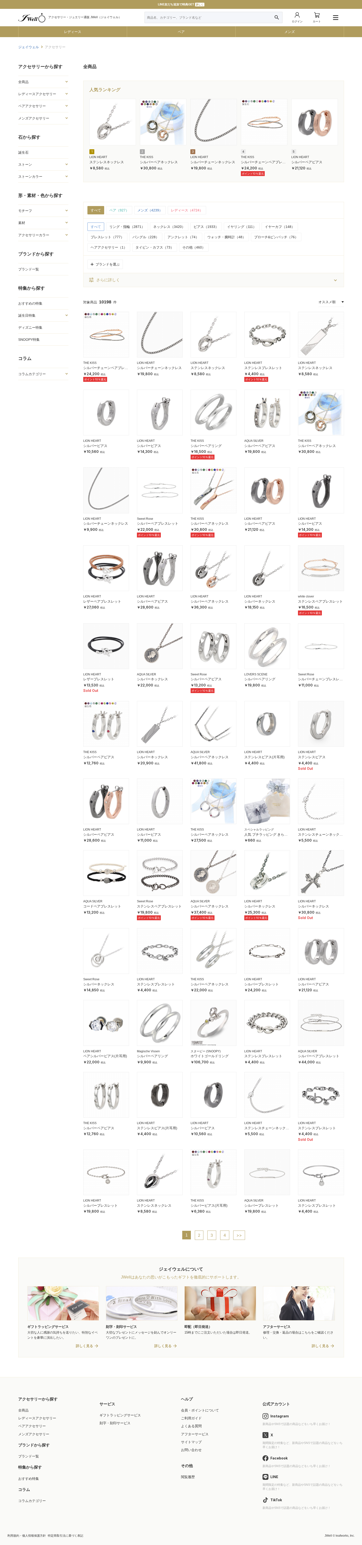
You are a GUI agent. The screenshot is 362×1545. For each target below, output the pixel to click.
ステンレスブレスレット (263, 368)
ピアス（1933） (206, 227)
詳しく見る (84, 1346)
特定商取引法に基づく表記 (65, 1535)
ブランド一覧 (28, 269)
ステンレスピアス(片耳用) (264, 757)
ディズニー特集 (30, 327)
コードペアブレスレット (102, 906)
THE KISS (146, 157)
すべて (96, 210)
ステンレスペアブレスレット (320, 601)
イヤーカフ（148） (280, 227)
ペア (181, 32)
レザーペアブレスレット (102, 601)
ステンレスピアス (312, 757)
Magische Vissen (148, 1051)
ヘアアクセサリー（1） (109, 247)
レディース (72, 32)
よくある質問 (191, 1426)
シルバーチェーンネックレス (212, 162)
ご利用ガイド (191, 1418)
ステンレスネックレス (106, 162)
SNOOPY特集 (29, 340)
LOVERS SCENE (255, 674)
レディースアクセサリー (37, 1418)
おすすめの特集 (30, 303)
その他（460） (193, 247)
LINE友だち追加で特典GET (180, 4)
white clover (306, 596)
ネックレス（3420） (169, 227)
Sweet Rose (145, 518)
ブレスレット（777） (107, 237)
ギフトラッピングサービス (120, 1415)
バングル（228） (145, 237)
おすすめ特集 (28, 1479)
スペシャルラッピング (259, 829)
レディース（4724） (187, 210)
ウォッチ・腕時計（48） (226, 237)
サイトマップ (191, 1442)
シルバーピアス (95, 446)
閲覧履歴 (188, 1477)
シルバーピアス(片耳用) (209, 1205)
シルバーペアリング (206, 446)
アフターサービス (195, 1434)
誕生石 (23, 152)
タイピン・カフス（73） (154, 247)
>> (239, 1235)
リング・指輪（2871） (127, 227)
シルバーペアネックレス (159, 162)
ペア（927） (119, 210)
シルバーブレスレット (261, 984)
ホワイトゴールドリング (210, 1056)
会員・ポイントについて (200, 1410)
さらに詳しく (104, 280)
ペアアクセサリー (32, 1426)
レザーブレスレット (98, 679)
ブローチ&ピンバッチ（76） (276, 237)
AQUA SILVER (253, 441)
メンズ (289, 32)
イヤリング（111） (241, 227)
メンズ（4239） (150, 210)
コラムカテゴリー (32, 1501)
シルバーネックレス (259, 601)
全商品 (23, 1410)
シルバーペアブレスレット (157, 523)
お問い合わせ (191, 1450)
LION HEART (98, 157)
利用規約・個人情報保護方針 (26, 1535)
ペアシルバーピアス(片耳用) (105, 1056)
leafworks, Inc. (345, 1535)
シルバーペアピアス (306, 162)
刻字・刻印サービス (115, 1423)
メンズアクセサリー (33, 1434)
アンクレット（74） (183, 237)
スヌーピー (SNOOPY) (206, 1051)
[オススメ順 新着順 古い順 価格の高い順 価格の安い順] (331, 302)
